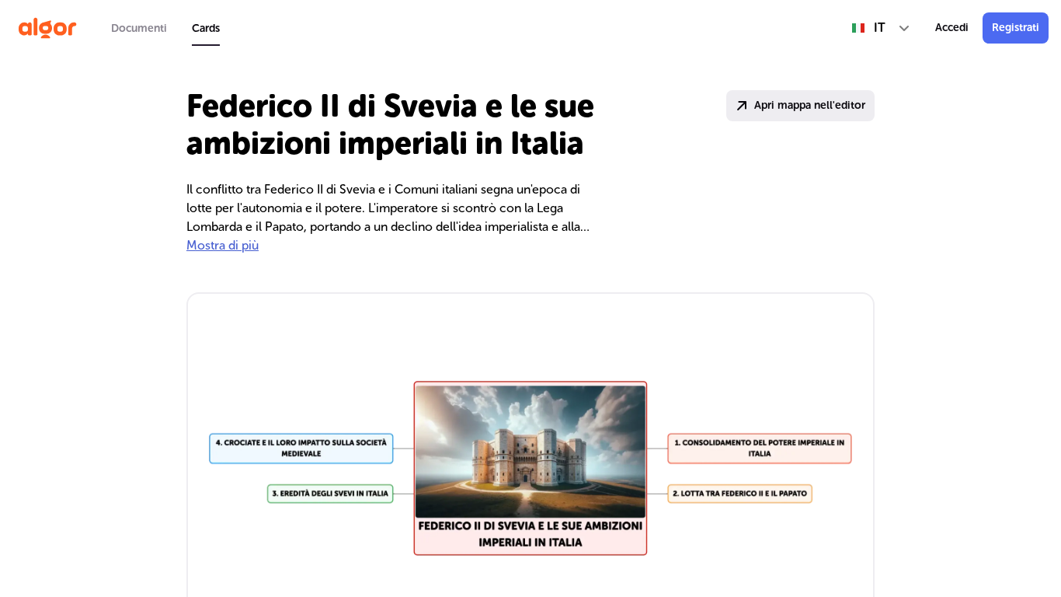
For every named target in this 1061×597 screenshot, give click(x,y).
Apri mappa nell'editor (809, 105)
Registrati (1015, 27)
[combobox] (881, 28)
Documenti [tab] (139, 28)
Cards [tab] (206, 28)
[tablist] (165, 28)
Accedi (952, 27)
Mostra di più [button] (222, 245)
